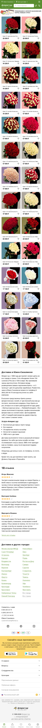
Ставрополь (27, 571)
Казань (4, 580)
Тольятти (26, 574)
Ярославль (27, 590)
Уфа (24, 583)
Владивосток (6, 561)
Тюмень (25, 577)
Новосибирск (27, 549)
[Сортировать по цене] (36, 5)
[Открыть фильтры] (39, 5)
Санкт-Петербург (8, 552)
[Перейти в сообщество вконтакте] (8, 626)
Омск (24, 552)
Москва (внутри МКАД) (10, 549)
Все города (27, 593)
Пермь (25, 558)
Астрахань (5, 555)
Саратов (26, 567)
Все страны (27, 596)
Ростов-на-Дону (28, 561)
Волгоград (5, 564)
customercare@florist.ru (10, 620)
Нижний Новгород (8, 596)
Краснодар (5, 586)
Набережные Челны (9, 593)
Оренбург (26, 555)
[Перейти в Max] (34, 626)
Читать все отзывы (8, 535)
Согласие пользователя (10, 690)
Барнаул (5, 558)
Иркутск (4, 577)
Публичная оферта (8, 685)
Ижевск (4, 574)
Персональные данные (10, 680)
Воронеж (5, 567)
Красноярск (6, 590)
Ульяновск (26, 580)
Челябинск (26, 586)
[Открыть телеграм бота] (21, 626)
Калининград (6, 583)
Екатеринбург (7, 571)
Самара (25, 564)
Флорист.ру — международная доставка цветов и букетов (21, 716)
